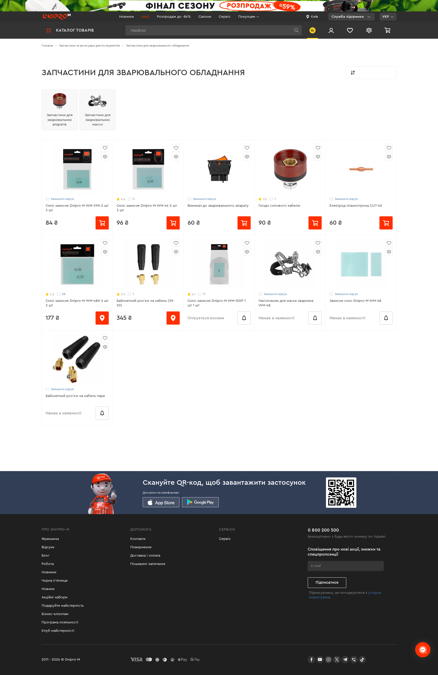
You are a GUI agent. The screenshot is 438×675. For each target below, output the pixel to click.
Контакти (137, 539)
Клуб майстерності (58, 630)
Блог (45, 555)
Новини (48, 589)
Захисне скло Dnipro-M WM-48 (355, 301)
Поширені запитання (147, 564)
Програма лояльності (60, 622)
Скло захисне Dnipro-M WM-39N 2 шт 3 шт (77, 208)
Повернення (140, 547)
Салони (204, 16)
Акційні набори (54, 597)
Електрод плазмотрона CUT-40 (356, 205)
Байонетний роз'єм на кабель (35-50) (145, 303)
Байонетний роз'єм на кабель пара (75, 396)
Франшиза (50, 539)
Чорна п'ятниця (54, 580)
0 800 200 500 (323, 530)
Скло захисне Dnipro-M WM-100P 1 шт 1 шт (217, 303)
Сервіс (225, 16)
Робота (48, 564)
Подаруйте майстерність (63, 605)
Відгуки (48, 547)
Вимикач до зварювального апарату (218, 205)
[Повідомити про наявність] (244, 318)
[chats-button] (422, 649)
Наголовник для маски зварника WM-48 (286, 303)
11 (204, 294)
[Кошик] (388, 30)
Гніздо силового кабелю (279, 205)
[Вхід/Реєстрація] (331, 30)
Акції (145, 16)
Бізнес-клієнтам (55, 614)
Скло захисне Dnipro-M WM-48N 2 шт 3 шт (77, 303)
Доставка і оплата (145, 555)
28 (63, 294)
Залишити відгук (62, 198)
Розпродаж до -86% (174, 16)
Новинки (126, 16)
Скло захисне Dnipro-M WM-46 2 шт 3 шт (147, 208)
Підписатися (327, 582)
